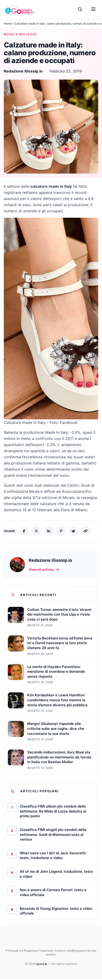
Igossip (42, 964)
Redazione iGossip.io (23, 71)
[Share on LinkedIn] (48, 531)
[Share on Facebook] (24, 531)
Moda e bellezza (20, 34)
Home (8, 23)
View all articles (41, 569)
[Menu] (93, 9)
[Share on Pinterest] (61, 531)
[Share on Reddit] (73, 531)
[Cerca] (80, 9)
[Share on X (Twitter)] (36, 531)
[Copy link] (85, 531)
